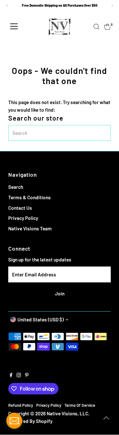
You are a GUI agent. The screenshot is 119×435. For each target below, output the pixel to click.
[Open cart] (107, 27)
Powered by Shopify (30, 421)
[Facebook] (11, 375)
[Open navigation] (14, 27)
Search (15, 187)
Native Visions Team (30, 228)
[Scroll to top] (106, 417)
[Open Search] (96, 27)
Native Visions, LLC (67, 413)
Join (59, 293)
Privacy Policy (23, 218)
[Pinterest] (26, 375)
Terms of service (79, 405)
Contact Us (20, 208)
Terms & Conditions (29, 197)
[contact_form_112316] (14, 421)
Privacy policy (48, 405)
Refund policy (20, 405)
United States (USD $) (40, 319)
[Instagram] (19, 375)
